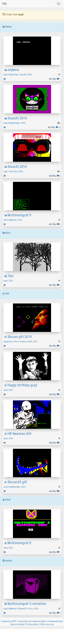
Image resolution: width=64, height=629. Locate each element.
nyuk (5, 74)
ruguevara (8, 341)
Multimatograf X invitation (26, 604)
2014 (21, 171)
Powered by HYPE (8, 621)
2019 (35, 341)
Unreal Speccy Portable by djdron (32, 621)
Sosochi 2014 (17, 167)
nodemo (13, 70)
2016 (23, 123)
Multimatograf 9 (19, 215)
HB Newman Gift (19, 434)
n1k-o (16, 341)
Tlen (10, 276)
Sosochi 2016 (17, 118)
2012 (11, 548)
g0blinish (13, 220)
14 (59, 127)
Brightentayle (14, 123)
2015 (11, 390)
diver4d (23, 74)
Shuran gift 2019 (19, 337)
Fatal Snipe (13, 74)
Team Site (13, 171)
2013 (20, 220)
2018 (29, 74)
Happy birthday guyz (22, 385)
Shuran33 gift (17, 482)
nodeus (23, 341)
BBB (4, 3)
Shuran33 (22, 608)
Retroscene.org (47, 624)
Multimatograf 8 (19, 543)
